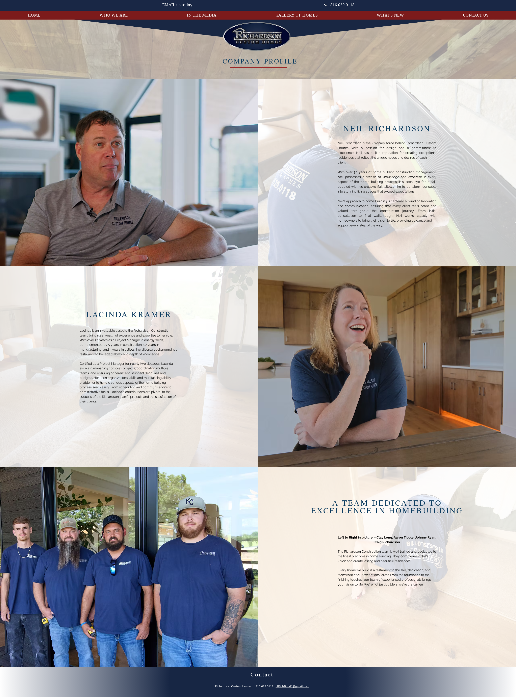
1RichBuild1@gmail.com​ (292, 686)
